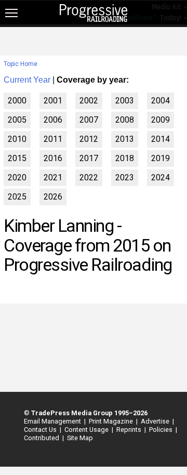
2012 (88, 139)
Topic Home (20, 64)
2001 (53, 100)
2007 (88, 120)
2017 (88, 158)
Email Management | (53, 421)
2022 (88, 177)
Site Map (80, 438)
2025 (17, 197)
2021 (53, 177)
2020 (17, 177)
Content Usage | (87, 429)
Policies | (161, 429)
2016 (53, 158)
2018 (124, 158)
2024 (160, 177)
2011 (53, 139)
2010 (17, 139)
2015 (17, 158)
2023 (124, 177)
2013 (124, 139)
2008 (124, 120)
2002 (88, 100)
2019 (160, 158)
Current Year (27, 79)
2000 (17, 100)
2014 (160, 139)
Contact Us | (41, 429)
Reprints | (129, 429)
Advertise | (156, 421)
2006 (53, 120)
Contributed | (42, 438)
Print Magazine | (112, 421)
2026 (53, 197)
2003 (124, 100)
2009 (160, 120)
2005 (17, 120)
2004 (160, 100)
